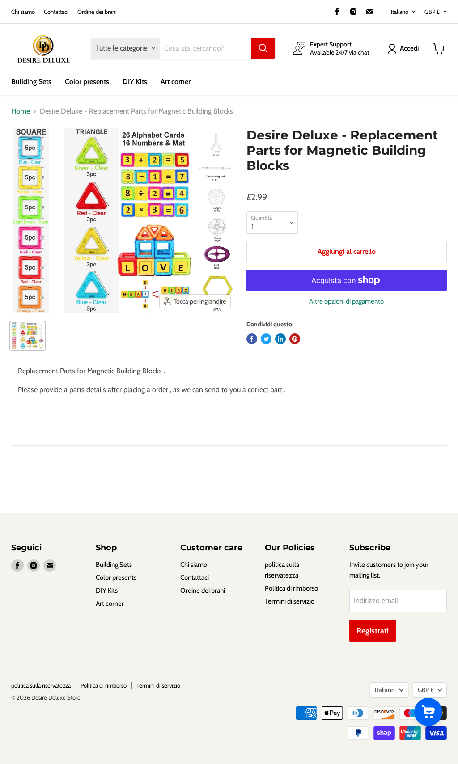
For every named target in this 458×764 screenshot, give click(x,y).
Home (20, 111)
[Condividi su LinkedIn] (280, 338)
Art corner (176, 81)
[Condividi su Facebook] (251, 338)
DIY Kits (135, 81)
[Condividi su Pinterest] (294, 338)
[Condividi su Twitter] (266, 338)
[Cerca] (263, 48)
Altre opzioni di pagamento (346, 301)
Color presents (87, 81)
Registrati (372, 631)
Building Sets (31, 81)
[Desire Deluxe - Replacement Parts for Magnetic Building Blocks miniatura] (27, 335)
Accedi (409, 48)
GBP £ (432, 11)
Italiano (399, 11)
